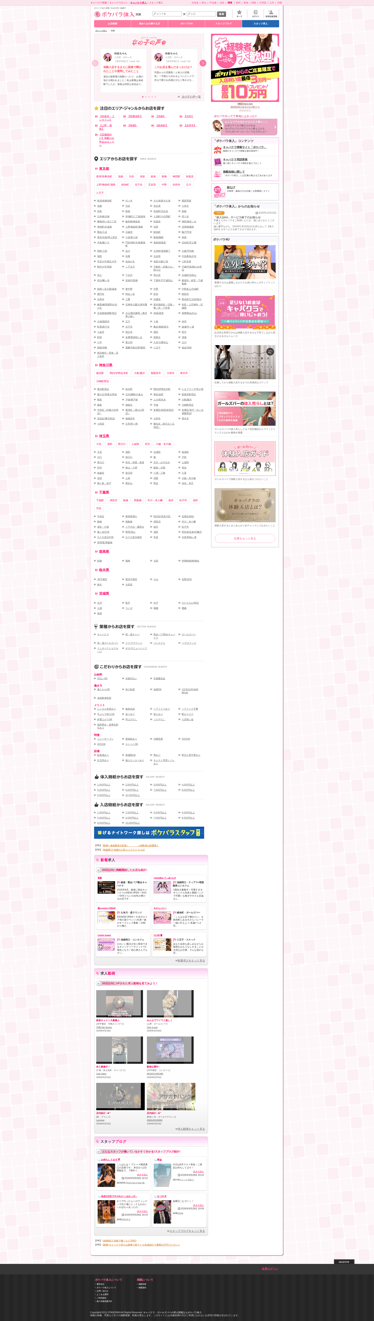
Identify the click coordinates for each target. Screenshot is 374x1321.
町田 (99, 337)
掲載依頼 (142, 1284)
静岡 (238, 2)
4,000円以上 (188, 784)
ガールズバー (189, 634)
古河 (99, 603)
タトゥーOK (131, 744)
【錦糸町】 (161, 125)
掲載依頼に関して (247, 173)
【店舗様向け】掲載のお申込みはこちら (106, 140)
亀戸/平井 (187, 232)
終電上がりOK (104, 719)
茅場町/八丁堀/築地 (135, 216)
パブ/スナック (189, 643)
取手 (127, 603)
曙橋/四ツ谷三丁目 (106, 221)
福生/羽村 (187, 347)
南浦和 (185, 452)
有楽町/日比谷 (160, 211)
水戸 (155, 603)
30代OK (186, 739)
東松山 (128, 483)
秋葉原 (190, 176)
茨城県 (104, 593)
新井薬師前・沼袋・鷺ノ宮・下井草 (164, 306)
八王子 (100, 192)
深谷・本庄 (187, 483)
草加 (184, 467)
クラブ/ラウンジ (133, 643)
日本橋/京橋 (103, 216)
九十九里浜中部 (105, 537)
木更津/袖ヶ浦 (189, 537)
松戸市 (183, 500)
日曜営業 (158, 739)
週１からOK (103, 689)
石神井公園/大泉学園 (136, 304)
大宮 (98, 444)
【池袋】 (160, 116)
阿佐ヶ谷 (130, 294)
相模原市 (156, 373)
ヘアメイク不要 (190, 709)
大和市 (170, 373)
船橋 (125, 500)
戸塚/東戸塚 (131, 399)
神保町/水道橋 (104, 226)
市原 (98, 508)
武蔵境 (157, 299)
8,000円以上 (188, 790)
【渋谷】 (189, 116)
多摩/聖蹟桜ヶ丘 (133, 337)
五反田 (152, 184)
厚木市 (184, 373)
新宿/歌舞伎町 (104, 176)
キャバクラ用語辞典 (242, 161)
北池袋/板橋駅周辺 (106, 313)
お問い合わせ (102, 1291)
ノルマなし (159, 719)
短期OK (157, 689)
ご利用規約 (101, 1298)
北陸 (222, 2)
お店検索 (112, 23)
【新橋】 (132, 125)
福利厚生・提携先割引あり (107, 726)
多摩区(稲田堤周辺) (163, 410)
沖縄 (279, 2)
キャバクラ (103, 634)
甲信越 (212, 2)
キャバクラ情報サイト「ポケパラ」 (245, 149)
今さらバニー (160, 908)
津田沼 (113, 500)
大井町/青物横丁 (161, 251)
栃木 (99, 584)
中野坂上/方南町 (190, 289)
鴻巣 (155, 478)
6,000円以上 (131, 790)
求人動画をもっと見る (191, 1128)
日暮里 (128, 232)
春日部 (128, 473)
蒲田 (99, 256)
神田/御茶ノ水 (189, 221)
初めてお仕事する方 (149, 23)
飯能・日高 (159, 467)
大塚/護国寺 (103, 321)
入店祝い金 (187, 719)
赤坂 (142, 176)
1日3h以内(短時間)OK (190, 691)
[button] (203, 63)
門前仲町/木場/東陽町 (135, 244)
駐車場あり (103, 755)
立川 (188, 184)
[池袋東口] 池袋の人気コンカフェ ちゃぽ (124, 849)
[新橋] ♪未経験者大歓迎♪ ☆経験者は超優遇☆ (131, 845)
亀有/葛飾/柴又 (161, 326)
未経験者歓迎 (104, 698)
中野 (164, 184)
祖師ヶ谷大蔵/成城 (106, 289)
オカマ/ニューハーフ (136, 648)
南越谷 (100, 473)
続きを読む (142, 1174)
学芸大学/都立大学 (106, 261)
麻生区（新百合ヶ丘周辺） (164, 425)
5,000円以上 (103, 790)
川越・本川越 (163, 444)
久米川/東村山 (160, 342)
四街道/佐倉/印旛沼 (192, 532)
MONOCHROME (155, 1074)
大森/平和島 (188, 251)
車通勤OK (130, 755)
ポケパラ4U (186, 23)
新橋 (164, 176)
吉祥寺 (176, 184)
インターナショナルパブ (107, 650)
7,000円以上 (160, 790)
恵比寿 (157, 206)
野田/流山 (130, 532)
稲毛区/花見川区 (161, 516)
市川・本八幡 (155, 500)
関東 (138, 14)
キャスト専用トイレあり (164, 762)
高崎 (127, 560)
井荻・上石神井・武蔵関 (192, 306)
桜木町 (128, 389)
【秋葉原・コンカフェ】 (106, 118)
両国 (184, 237)
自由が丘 (130, 261)
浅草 (155, 226)
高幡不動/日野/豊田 (135, 347)
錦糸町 (125, 184)
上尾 (127, 478)
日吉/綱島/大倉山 (134, 394)
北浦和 (157, 452)
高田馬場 (186, 200)
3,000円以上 (160, 784)
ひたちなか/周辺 (190, 603)
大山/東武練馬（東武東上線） (136, 315)
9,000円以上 (103, 795)
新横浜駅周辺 (189, 394)
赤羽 (184, 321)
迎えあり (158, 714)
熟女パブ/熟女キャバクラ (164, 636)
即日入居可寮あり (191, 755)
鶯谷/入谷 (102, 232)
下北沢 (128, 275)
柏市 (171, 500)
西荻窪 (185, 294)
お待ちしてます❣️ (110, 1159)
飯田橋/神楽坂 (132, 221)
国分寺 (128, 332)
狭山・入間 (131, 467)
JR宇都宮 (102, 579)
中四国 (262, 2)
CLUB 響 (158, 935)
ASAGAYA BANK (154, 1120)
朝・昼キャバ (132, 634)
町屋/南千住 (103, 326)
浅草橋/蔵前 (188, 226)
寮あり (157, 755)
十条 (155, 321)
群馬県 (104, 551)
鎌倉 (99, 405)
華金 (159, 1159)
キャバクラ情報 (99, 2)
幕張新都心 (131, 516)
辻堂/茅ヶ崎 (131, 423)
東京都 (104, 168)
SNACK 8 (126, 1219)
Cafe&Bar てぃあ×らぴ (165, 878)
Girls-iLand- (152, 1027)
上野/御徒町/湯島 (106, 184)
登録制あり (131, 739)
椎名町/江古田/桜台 (192, 299)
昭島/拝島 (102, 347)
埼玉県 (104, 436)
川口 (99, 457)
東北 (204, 2)
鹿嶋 (184, 608)
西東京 (157, 337)
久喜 (184, 473)
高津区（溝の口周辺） (134, 412)
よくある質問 (102, 1294)
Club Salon (101, 1074)
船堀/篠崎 (158, 237)
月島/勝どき (103, 242)
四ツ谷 (185, 216)
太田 (155, 560)
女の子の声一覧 (191, 96)
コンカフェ (159, 643)
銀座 (153, 176)
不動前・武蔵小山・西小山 (164, 268)
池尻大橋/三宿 (160, 261)
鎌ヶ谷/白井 (103, 532)
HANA (180, 1213)
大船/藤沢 (139, 373)
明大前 (157, 275)
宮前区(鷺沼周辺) (106, 418)
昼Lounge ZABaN (107, 908)
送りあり (130, 714)
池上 (99, 275)
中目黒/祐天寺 (189, 256)
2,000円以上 (131, 784)
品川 (127, 251)
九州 (271, 2)
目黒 (127, 256)
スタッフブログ (223, 23)
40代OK (101, 744)
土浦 (99, 608)
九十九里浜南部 (133, 537)
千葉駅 (100, 500)
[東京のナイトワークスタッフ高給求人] (149, 833)
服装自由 (130, 709)
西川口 (122, 444)
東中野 (128, 289)
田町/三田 (102, 251)
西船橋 (138, 500)
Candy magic (104, 935)
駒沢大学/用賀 (104, 266)
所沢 (147, 444)
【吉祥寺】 (190, 125)
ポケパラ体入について (106, 1288)
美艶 (100, 878)
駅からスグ (187, 714)
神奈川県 (105, 365)
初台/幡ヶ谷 (103, 280)
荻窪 (155, 294)
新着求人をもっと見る (191, 960)
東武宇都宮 (131, 579)
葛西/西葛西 (159, 242)
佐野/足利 (187, 579)
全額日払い (131, 678)
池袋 (120, 176)
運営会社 (100, 1284)
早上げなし (131, 719)
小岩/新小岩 (131, 237)
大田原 (128, 584)
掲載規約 (142, 1288)
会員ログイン (270, 1268)
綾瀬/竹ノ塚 (188, 326)
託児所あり (103, 760)
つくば (128, 608)
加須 (99, 478)
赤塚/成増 (158, 313)
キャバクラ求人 (138, 2)
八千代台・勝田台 (134, 527)
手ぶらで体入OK (106, 714)
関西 (253, 2)
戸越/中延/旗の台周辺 (192, 268)
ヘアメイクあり (161, 709)
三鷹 (127, 299)
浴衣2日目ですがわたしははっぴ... (119, 1196)
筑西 (99, 613)
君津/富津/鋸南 (104, 542)
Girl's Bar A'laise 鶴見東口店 (140, 1183)
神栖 (155, 608)
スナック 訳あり (187, 1180)
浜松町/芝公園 (189, 242)
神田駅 (176, 176)
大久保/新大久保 (161, 200)
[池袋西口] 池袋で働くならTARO (119, 1240)
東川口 (100, 462)
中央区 (100, 516)
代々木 (128, 200)
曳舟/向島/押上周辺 (107, 237)
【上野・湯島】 (105, 127)
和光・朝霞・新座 (134, 462)
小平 (99, 342)
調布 (155, 332)
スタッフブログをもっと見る (187, 1231)
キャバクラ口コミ (118, 2)
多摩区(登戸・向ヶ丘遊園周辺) (193, 412)
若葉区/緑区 (188, 516)
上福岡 (135, 444)
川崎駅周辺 (102, 381)
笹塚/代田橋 (131, 280)
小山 (155, 579)
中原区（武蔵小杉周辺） (107, 412)
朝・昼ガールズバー (107, 643)
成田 (195, 500)
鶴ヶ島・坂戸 (104, 483)
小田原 (100, 423)
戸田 (184, 457)
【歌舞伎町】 (135, 116)
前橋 (99, 560)
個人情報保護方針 (104, 1301)
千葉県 (104, 492)
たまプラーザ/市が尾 (192, 389)
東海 (246, 2)
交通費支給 (159, 678)
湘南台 (128, 405)
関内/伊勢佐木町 (119, 373)
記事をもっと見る (245, 538)
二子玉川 (130, 266)
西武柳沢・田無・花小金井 (107, 355)
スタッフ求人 (156, 2)
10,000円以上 (132, 795)
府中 (184, 332)
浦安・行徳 (103, 527)
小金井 (100, 332)
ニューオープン (105, 739)
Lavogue (100, 1120)
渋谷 (131, 176)
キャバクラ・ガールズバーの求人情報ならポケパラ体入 (172, 1312)
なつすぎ (162, 1196)
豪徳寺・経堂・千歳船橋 (192, 282)
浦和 (109, 444)
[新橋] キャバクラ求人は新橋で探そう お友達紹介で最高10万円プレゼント (141, 1244)
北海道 (194, 2)
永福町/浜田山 (189, 275)
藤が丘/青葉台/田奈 (107, 394)
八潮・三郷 (159, 473)
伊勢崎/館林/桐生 (190, 560)
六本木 (185, 206)
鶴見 (99, 399)
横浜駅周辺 (103, 389)
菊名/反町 (158, 394)
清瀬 (184, 337)
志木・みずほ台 (161, 462)
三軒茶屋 (186, 261)
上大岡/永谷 (159, 399)
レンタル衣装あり (106, 709)
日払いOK (102, 678)
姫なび (248, 189)
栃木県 (104, 570)
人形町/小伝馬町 (161, 216)
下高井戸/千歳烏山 (163, 280)
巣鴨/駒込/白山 (189, 313)
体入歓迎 (130, 689)
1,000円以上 (103, 784)
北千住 (138, 184)
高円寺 (100, 294)
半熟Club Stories (104, 1027)
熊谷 (155, 483)
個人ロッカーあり (134, 760)
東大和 (128, 342)
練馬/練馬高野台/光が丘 (107, 306)
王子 (127, 321)
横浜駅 (100, 373)
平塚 (155, 405)
